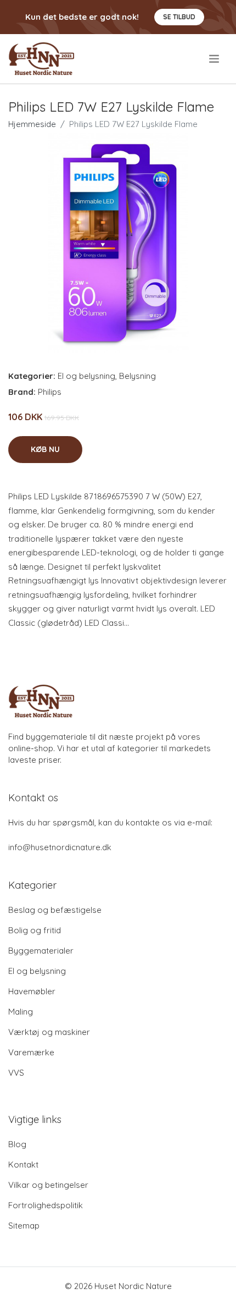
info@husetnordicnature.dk (59, 847)
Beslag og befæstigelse (55, 910)
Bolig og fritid (34, 930)
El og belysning (86, 376)
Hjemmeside (32, 124)
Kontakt (23, 1164)
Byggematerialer (41, 950)
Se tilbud (179, 17)
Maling (20, 1011)
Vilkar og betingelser (48, 1185)
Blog (17, 1144)
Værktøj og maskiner (49, 1032)
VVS (16, 1072)
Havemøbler (31, 991)
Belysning (137, 376)
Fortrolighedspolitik (45, 1205)
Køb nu (45, 449)
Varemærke (31, 1052)
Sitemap (24, 1225)
